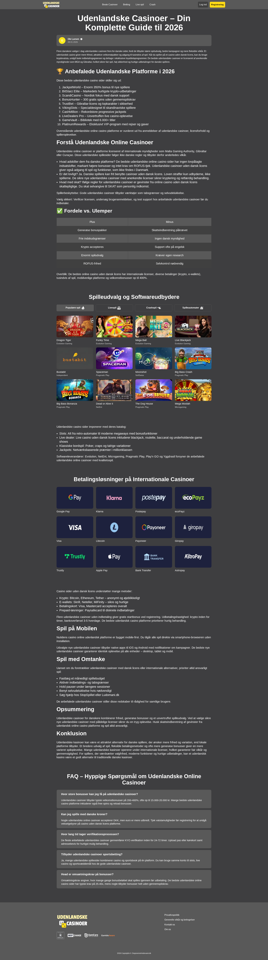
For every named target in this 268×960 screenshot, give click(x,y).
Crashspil (151, 308)
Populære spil (73, 308)
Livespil (112, 308)
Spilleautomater (190, 308)
